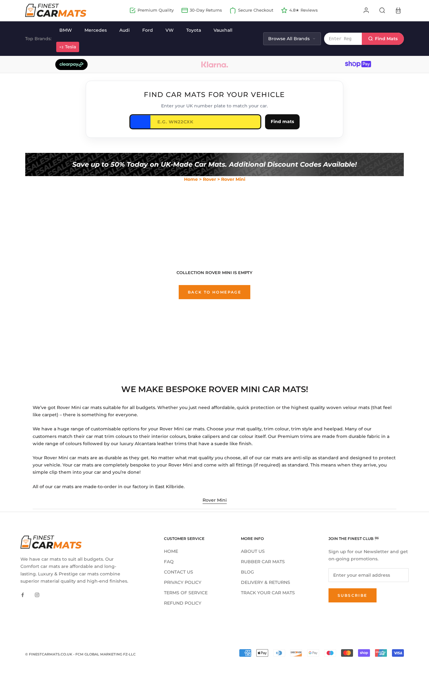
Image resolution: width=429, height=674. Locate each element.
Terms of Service (186, 593)
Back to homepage (214, 292)
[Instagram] (37, 594)
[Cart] (398, 10)
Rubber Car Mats (263, 561)
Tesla (70, 47)
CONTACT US (178, 572)
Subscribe (352, 595)
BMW (65, 30)
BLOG (247, 572)
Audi (124, 30)
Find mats (282, 121)
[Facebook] (22, 594)
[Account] (366, 10)
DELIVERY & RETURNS (265, 582)
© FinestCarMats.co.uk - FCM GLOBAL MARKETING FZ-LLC (80, 654)
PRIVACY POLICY (182, 582)
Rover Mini (215, 500)
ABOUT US (253, 551)
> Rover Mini (231, 179)
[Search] (382, 10)
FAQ (169, 561)
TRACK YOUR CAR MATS (268, 593)
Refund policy (182, 603)
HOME (171, 551)
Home (191, 179)
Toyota (193, 30)
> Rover (207, 179)
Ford (147, 30)
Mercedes (95, 30)
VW (170, 30)
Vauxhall (223, 30)
